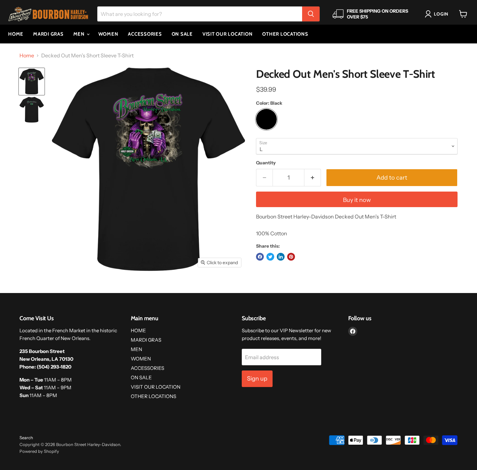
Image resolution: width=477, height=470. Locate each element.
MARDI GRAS (48, 34)
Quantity (266, 162)
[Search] (311, 13)
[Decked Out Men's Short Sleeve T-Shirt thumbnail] (31, 81)
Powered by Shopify (39, 451)
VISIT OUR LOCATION (227, 34)
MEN (79, 34)
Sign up (257, 378)
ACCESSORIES (145, 34)
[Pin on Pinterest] (291, 257)
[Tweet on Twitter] (270, 257)
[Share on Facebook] (260, 257)
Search (26, 437)
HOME (15, 34)
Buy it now (357, 200)
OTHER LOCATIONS (285, 34)
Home (26, 55)
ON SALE (182, 34)
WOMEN (108, 34)
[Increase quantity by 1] (312, 178)
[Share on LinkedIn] (281, 257)
